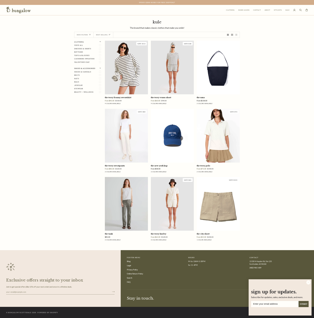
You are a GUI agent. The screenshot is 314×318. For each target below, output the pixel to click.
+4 (125, 104)
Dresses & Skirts (82, 48)
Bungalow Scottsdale (19, 312)
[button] (230, 10)
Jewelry (78, 85)
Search (129, 278)
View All (78, 45)
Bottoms (78, 52)
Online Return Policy (135, 274)
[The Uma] (218, 67)
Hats (76, 78)
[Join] (113, 292)
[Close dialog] (308, 282)
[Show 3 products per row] (232, 35)
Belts (77, 75)
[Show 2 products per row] (228, 35)
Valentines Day (82, 62)
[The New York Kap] (172, 135)
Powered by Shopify (47, 312)
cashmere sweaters (84, 58)
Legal (129, 265)
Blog (129, 261)
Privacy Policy (132, 270)
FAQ (129, 282)
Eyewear (78, 88)
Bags (76, 82)
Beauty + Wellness (83, 92)
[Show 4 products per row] (237, 35)
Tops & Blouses (82, 55)
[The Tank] (126, 204)
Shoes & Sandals (82, 72)
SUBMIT (303, 304)
